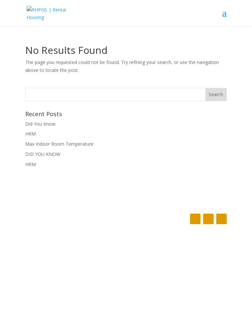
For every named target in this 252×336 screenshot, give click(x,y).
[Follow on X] (208, 219)
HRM (30, 134)
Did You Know (40, 124)
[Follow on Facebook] (195, 219)
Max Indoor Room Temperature (59, 144)
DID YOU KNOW (42, 154)
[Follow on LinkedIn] (221, 219)
